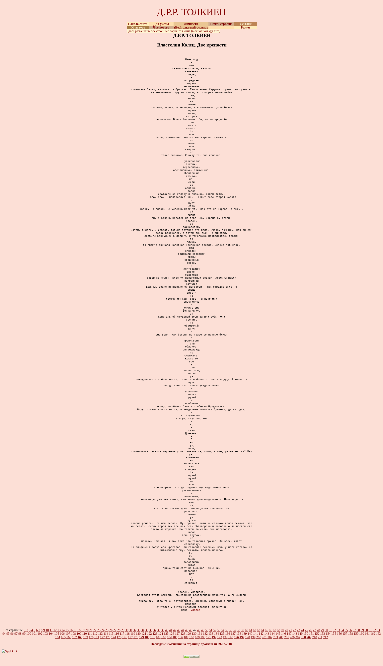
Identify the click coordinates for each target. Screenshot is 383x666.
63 (258, 630)
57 (234, 630)
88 (358, 630)
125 (166, 633)
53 (218, 630)
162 (372, 633)
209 (309, 637)
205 (286, 637)
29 (122, 630)
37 (154, 630)
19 (83, 630)
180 (147, 637)
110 (84, 633)
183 (163, 637)
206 (292, 637)
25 (107, 630)
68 (278, 630)
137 (233, 633)
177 (130, 637)
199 (253, 637)
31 (130, 630)
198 (247, 637)
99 (24, 633)
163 (378, 633)
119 (132, 633)
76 (310, 630)
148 (294, 633)
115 (111, 633)
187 (186, 637)
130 (194, 633)
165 (63, 637)
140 (250, 633)
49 (202, 630)
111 (90, 633)
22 (95, 630)
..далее (194, 609)
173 (108, 637)
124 (160, 633)
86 (350, 630)
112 (95, 633)
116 (116, 633)
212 (325, 637)
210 (314, 637)
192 (214, 637)
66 (270, 630)
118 (127, 633)
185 (175, 637)
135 (222, 633)
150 (305, 633)
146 (283, 633)
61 (250, 630)
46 (190, 630)
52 (214, 630)
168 (80, 637)
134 (216, 633)
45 (186, 630)
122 (149, 633)
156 (339, 633)
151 (311, 633)
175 (119, 637)
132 (205, 633)
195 (230, 637)
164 (57, 637)
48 (198, 630)
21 (91, 630)
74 (302, 630)
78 (318, 630)
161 (367, 633)
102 (40, 633)
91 (370, 630)
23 (99, 630)
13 (59, 630)
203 (275, 637)
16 (71, 630)
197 (242, 637)
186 (180, 637)
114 (106, 633)
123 (155, 633)
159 (356, 633)
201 (264, 637)
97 (16, 633)
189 (197, 637)
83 (338, 630)
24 (103, 630)
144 (272, 633)
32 (134, 630)
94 (4, 633)
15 (67, 630)
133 (210, 633)
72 (294, 630)
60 (246, 630)
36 (150, 630)
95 (8, 633)
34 (142, 630)
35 (146, 630)
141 (255, 633)
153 (322, 633)
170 (91, 637)
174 (113, 637)
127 (177, 633)
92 (374, 630)
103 (45, 633)
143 (266, 633)
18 (79, 630)
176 (124, 637)
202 (270, 637)
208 (303, 637)
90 (366, 630)
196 (236, 637)
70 (286, 630)
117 (122, 633)
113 (100, 633)
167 (74, 637)
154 (328, 633)
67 (274, 630)
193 (219, 637)
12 (55, 630)
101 (34, 633)
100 (28, 633)
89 (362, 630)
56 (230, 630)
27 (114, 630)
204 (281, 637)
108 (73, 633)
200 (258, 637)
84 (342, 630)
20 (87, 630)
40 (166, 630)
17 (75, 630)
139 (244, 633)
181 (152, 637)
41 (170, 630)
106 (62, 633)
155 (333, 633)
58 (238, 630)
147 (289, 633)
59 (242, 630)
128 (183, 633)
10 (47, 630)
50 (206, 630)
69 (282, 630)
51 (210, 630)
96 (12, 633)
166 (68, 637)
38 (158, 630)
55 (226, 630)
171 (96, 637)
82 (334, 630)
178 (135, 637)
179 (141, 637)
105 (56, 633)
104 (51, 633)
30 (126, 630)
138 (238, 633)
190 (202, 637)
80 (326, 630)
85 (346, 630)
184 (169, 637)
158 (350, 633)
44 (182, 630)
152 (317, 633)
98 (20, 633)
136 (227, 633)
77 (314, 630)
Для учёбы (161, 24)
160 (361, 633)
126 (171, 633)
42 (174, 630)
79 (322, 630)
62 (254, 630)
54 (222, 630)
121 (143, 633)
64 (262, 630)
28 (118, 630)
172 (102, 637)
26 (111, 630)
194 (225, 637)
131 (199, 633)
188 (191, 637)
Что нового (161, 27)
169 (85, 637)
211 (320, 637)
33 (138, 630)
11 (51, 630)
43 (178, 630)
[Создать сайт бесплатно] (191, 657)
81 (330, 630)
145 (277, 633)
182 (158, 637)
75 (306, 630)
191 (208, 637)
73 (298, 630)
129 (188, 633)
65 (266, 630)
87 (354, 630)
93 (378, 630)
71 (290, 630)
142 (261, 633)
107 (67, 633)
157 (345, 633)
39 (162, 630)
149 (300, 633)
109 (79, 633)
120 (138, 633)
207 (297, 637)
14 (63, 630)
